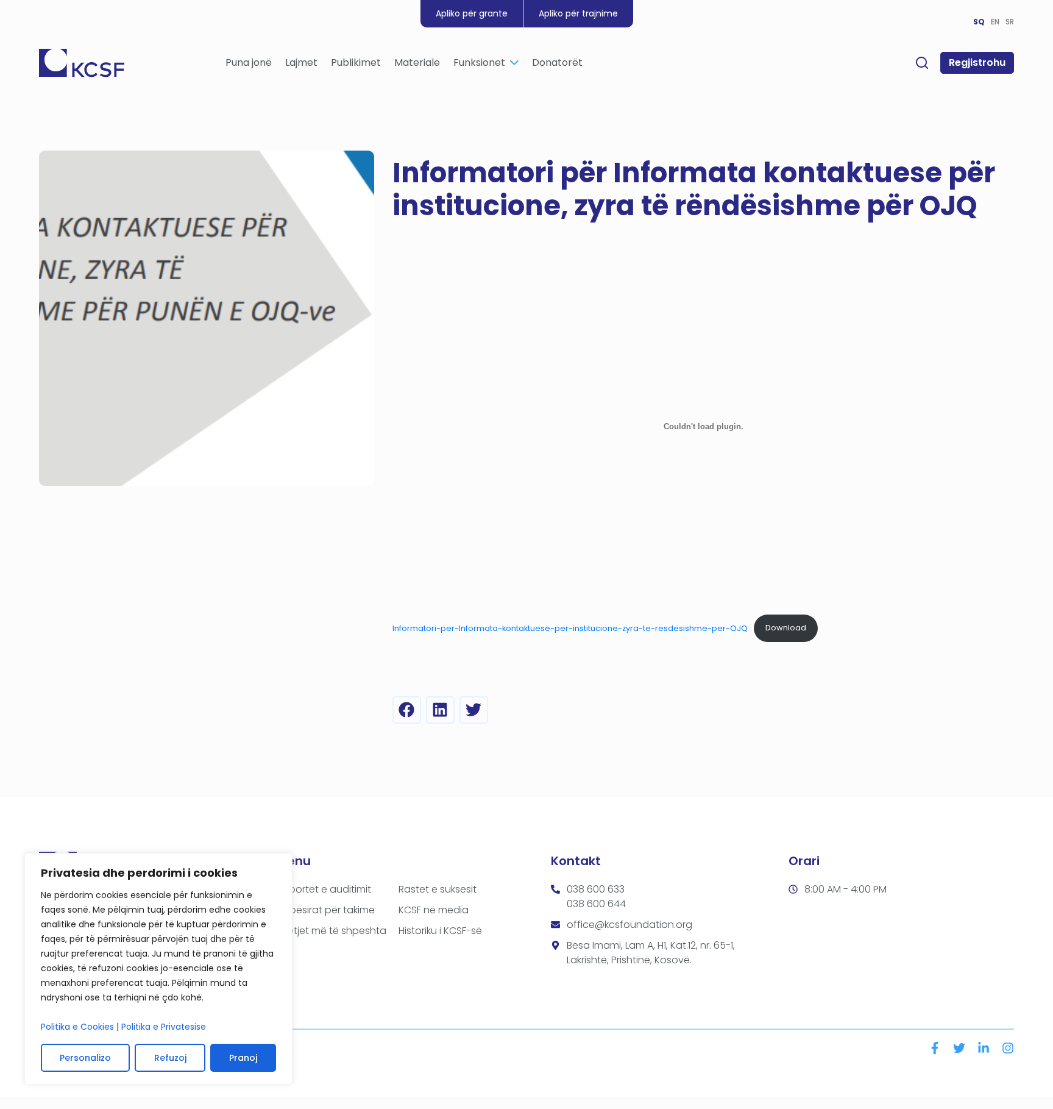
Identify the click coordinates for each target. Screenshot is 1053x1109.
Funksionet (479, 62)
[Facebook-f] (935, 1048)
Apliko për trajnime (578, 13)
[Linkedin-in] (983, 1048)
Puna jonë (248, 62)
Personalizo (85, 1058)
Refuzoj (170, 1058)
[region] (158, 969)
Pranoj (243, 1058)
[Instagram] (1008, 1048)
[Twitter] (959, 1048)
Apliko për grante (472, 13)
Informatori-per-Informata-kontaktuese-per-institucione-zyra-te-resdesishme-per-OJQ (570, 627)
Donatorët (557, 62)
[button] (406, 710)
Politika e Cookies (77, 1027)
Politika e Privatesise (163, 1027)
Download (785, 627)
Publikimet (356, 62)
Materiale (417, 62)
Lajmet (301, 62)
